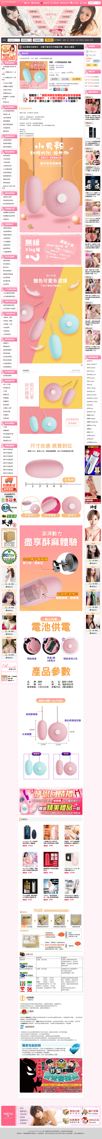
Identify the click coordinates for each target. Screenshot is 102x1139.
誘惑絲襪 (5, 404)
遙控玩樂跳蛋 (7, 147)
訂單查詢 (68, 12)
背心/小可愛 (6, 384)
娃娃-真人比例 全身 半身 (8, 187)
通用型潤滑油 (7, 228)
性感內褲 (5, 418)
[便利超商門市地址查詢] (9, 498)
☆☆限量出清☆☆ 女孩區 (9, 73)
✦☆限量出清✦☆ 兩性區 (9, 78)
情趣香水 (5, 343)
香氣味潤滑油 (7, 235)
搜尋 (50, 40)
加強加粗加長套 (7, 200)
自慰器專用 (6, 245)
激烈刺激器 (6, 260)
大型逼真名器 (7, 166)
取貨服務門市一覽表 (50, 988)
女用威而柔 (6, 128)
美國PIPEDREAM (92, 422)
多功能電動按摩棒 (8, 111)
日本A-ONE (90, 381)
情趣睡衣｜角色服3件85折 (8, 98)
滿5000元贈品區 (7, 466)
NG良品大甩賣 (7, 83)
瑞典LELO (89, 432)
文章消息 (62, 22)
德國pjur (89, 429)
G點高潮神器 (6, 117)
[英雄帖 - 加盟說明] (9, 523)
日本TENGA (90, 371)
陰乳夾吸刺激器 (7, 124)
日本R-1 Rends (91, 388)
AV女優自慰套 (7, 169)
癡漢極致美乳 (7, 176)
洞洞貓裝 (5, 398)
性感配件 (5, 415)
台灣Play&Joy (90, 435)
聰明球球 (5, 131)
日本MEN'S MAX (91, 401)
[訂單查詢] (9, 508)
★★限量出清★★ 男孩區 (9, 67)
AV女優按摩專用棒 (8, 293)
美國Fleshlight (90, 418)
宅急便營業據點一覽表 (67, 973)
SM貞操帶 (5, 327)
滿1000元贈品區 (7, 449)
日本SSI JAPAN (91, 395)
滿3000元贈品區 (7, 459)
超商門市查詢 (65, 990)
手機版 (84, 3)
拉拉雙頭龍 (6, 277)
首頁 (28, 3)
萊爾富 (38, 982)
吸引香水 (5, 267)
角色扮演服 (6, 411)
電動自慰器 (6, 179)
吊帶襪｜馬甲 (7, 408)
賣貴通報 (68, 1023)
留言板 (60, 27)
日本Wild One (90, 391)
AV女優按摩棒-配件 (8, 296)
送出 (88, 65)
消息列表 (23, 1114)
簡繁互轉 (66, 3)
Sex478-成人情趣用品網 (8, 3)
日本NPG (89, 361)
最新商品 (36, 17)
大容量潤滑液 (7, 252)
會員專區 (23, 1123)
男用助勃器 (6, 182)
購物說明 (46, 3)
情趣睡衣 (5, 401)
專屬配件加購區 (7, 86)
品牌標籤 (42, 27)
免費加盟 (56, 3)
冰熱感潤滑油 (7, 231)
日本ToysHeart (90, 367)
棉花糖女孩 (6, 388)
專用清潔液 (6, 353)
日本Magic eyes (91, 374)
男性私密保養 (7, 360)
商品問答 (55, 79)
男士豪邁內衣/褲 (7, 434)
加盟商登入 (24, 1120)
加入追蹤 (65, 79)
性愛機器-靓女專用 (8, 216)
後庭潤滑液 (6, 248)
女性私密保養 (7, 356)
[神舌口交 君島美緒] (93, 523)
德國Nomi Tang (91, 425)
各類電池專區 (7, 375)
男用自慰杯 (6, 155)
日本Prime (89, 408)
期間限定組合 (7, 93)
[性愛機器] (93, 490)
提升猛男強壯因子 (8, 203)
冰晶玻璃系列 (7, 363)
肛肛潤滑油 (6, 264)
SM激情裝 (5, 331)
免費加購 (33, 12)
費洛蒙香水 (6, 346)
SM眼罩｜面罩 (7, 317)
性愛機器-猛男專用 (8, 212)
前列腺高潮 (6, 281)
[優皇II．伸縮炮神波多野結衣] (93, 460)
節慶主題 (5, 394)
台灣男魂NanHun (91, 442)
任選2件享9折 (7, 90)
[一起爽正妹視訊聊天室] (9, 612)
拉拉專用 (5, 284)
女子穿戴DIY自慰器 (8, 308)
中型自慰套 (6, 162)
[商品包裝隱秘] (9, 538)
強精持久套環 (7, 197)
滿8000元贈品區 (7, 473)
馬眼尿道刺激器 (7, 274)
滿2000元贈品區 (7, 456)
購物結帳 (36, 3)
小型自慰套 (6, 159)
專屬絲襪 (5, 430)
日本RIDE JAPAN (92, 398)
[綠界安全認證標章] (9, 556)
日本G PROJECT (91, 364)
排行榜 (38, 22)
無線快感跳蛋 (7, 143)
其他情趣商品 (7, 367)
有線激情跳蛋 (7, 140)
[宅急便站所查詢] (9, 516)
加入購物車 (76, 79)
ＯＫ (37, 980)
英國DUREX (90, 415)
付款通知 (65, 17)
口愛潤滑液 (6, 238)
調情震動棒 (6, 121)
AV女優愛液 (6, 241)
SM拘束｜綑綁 (7, 321)
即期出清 (5, 102)
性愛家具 (5, 219)
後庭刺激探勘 (7, 350)
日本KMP (89, 405)
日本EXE (89, 384)
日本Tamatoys (90, 378)
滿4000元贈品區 (7, 463)
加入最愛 (75, 3)
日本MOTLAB (91, 412)
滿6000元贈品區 (7, 469)
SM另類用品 (6, 334)
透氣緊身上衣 (7, 440)
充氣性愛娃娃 (7, 172)
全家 (37, 978)
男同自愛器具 (7, 270)
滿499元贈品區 (7, 453)
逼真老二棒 (6, 114)
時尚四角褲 (6, 437)
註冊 (95, 65)
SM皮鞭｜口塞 (7, 324)
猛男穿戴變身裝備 (8, 305)
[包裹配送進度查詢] (9, 484)
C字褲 (4, 391)
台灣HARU (90, 439)
